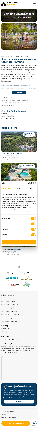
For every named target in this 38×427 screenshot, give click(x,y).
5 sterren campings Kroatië (9, 308)
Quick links (5, 336)
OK (19, 242)
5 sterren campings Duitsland (9, 318)
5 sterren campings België (9, 321)
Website (35, 423)
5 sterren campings (7, 295)
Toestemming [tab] (7, 188)
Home (3, 56)
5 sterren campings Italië (8, 301)
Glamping (4, 326)
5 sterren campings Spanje (9, 311)
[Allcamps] (12, 279)
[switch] (33, 224)
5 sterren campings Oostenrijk (10, 314)
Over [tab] (31, 188)
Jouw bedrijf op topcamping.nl (10, 339)
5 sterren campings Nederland (10, 298)
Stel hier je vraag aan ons (8, 417)
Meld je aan (19, 401)
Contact (3, 414)
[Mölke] (27, 285)
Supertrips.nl (5, 328)
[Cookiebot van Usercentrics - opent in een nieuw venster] (28, 183)
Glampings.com (6, 332)
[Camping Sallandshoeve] (19, 36)
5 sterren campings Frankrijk (9, 304)
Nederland (9, 56)
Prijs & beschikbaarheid (16, 423)
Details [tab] (19, 188)
